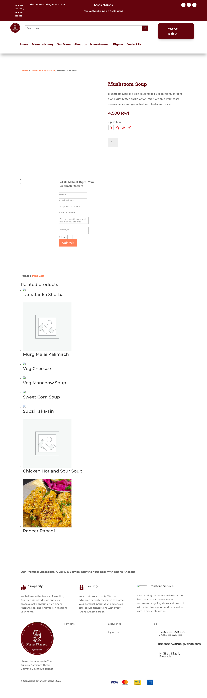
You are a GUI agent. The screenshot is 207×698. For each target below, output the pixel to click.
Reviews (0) (29, 183)
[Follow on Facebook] (183, 5)
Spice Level (115, 122)
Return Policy (116, 650)
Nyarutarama (99, 44)
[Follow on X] (189, 5)
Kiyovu (118, 44)
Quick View (41, 300)
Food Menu (71, 644)
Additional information (36, 179)
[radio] (111, 127)
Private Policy (116, 644)
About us (80, 44)
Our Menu (64, 44)
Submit (68, 243)
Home (24, 44)
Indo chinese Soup (43, 70)
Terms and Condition (120, 638)
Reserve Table (173, 31)
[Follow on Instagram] (194, 5)
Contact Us (134, 44)
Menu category (42, 44)
